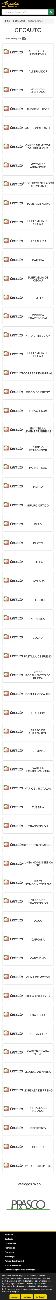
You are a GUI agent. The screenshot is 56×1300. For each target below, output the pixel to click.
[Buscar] (51, 12)
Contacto (9, 1238)
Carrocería (9, 1252)
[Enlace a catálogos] (28, 1204)
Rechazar (27, 1296)
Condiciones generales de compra (20, 1269)
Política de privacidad (14, 1260)
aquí (35, 1283)
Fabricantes (19, 20)
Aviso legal (9, 1256)
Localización (10, 1243)
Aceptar (15, 1296)
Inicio (7, 20)
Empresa (9, 1234)
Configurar (40, 1296)
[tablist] (28, 1205)
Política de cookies (13, 1265)
